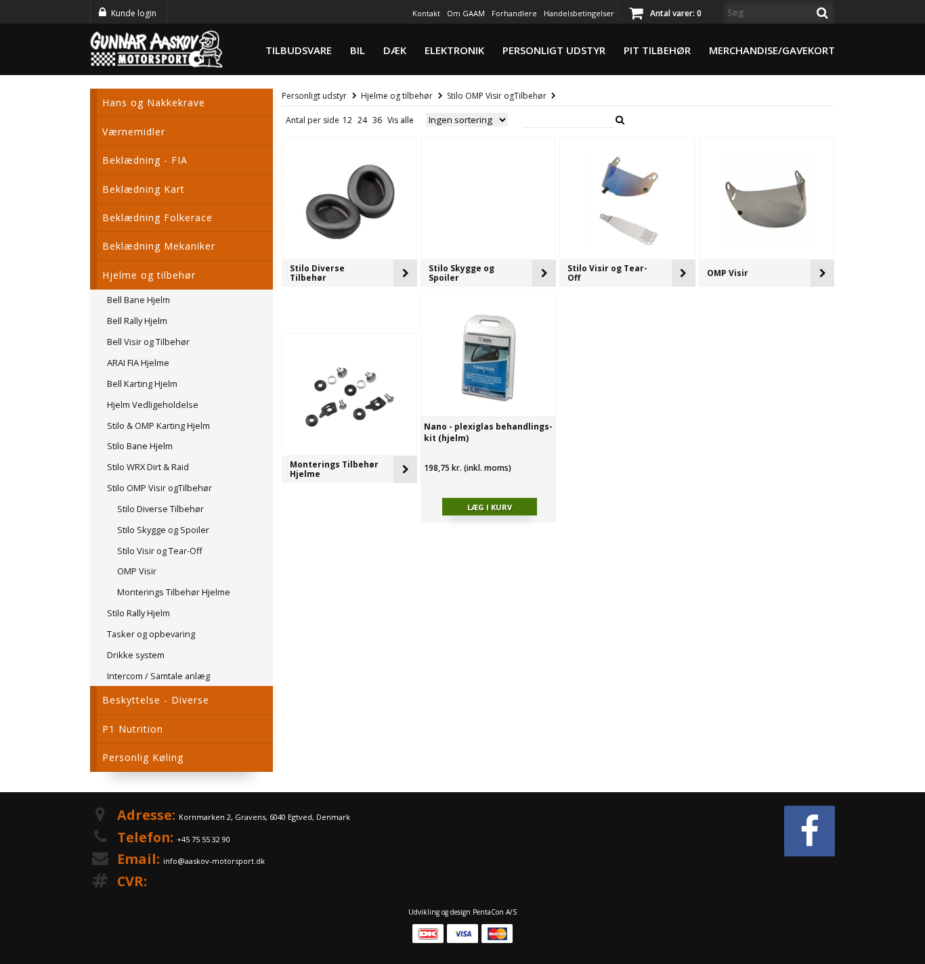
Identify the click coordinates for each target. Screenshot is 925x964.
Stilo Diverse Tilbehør (317, 272)
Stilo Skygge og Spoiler (461, 272)
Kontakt (426, 13)
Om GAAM (466, 13)
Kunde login (133, 13)
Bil (357, 50)
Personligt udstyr (553, 50)
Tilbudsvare (298, 50)
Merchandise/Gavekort (772, 50)
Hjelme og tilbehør (397, 95)
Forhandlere (514, 13)
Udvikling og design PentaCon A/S (462, 912)
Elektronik (454, 50)
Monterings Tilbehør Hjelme (334, 469)
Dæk (394, 50)
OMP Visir (727, 273)
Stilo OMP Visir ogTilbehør (496, 95)
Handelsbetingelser (579, 13)
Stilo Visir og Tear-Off (607, 272)
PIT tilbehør (657, 50)
